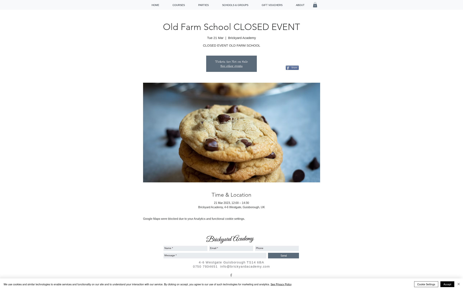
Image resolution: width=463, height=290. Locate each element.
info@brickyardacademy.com (245, 266)
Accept (447, 284)
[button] (315, 4)
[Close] (458, 284)
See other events (231, 66)
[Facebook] (231, 275)
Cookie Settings (426, 284)
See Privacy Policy (281, 284)
